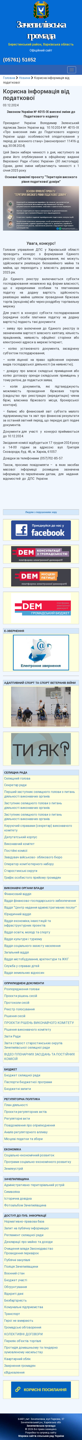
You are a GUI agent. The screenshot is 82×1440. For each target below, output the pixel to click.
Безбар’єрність (15, 1300)
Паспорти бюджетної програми (28, 1082)
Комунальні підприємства (23, 1307)
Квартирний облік (17, 1359)
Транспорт (12, 1314)
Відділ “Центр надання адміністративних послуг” (40, 907)
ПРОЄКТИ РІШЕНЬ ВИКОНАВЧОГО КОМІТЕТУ (39, 1023)
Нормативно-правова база (24, 1221)
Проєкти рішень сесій (20, 996)
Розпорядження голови (21, 989)
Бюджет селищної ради (22, 1075)
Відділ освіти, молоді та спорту (27, 932)
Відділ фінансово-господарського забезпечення (40, 901)
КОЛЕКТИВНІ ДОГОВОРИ (23, 1334)
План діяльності (16, 1105)
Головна (9, 78)
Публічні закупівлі (17, 1260)
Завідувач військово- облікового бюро (33, 857)
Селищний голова (17, 778)
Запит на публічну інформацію (26, 1228)
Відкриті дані (13, 1294)
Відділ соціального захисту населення (32, 946)
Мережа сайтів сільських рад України (41, 1436)
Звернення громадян (19, 1366)
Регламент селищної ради (23, 1235)
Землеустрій (13, 1169)
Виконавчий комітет (19, 844)
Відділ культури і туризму (23, 939)
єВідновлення (14, 1372)
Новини (24, 78)
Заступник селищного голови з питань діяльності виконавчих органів (33, 805)
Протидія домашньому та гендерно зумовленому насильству (31, 1350)
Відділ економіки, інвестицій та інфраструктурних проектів (27, 923)
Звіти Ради (12, 1036)
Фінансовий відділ (17, 894)
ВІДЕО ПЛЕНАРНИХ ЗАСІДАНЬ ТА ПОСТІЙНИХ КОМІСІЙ (39, 1056)
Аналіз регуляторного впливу (26, 1132)
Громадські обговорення (22, 1327)
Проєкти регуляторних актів (25, 1112)
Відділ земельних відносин (24, 973)
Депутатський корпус (20, 837)
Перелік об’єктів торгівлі (22, 1341)
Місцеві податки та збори (23, 1139)
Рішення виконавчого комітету (27, 1029)
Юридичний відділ (17, 914)
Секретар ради (15, 785)
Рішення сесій (14, 1016)
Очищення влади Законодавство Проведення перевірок (28, 1251)
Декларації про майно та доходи (28, 1242)
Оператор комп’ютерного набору (29, 864)
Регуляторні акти (17, 1118)
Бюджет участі (15, 1280)
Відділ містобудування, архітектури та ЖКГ (36, 959)
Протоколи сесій (16, 1003)
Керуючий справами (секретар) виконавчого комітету (38, 828)
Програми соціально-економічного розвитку (37, 1162)
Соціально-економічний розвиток (29, 1155)
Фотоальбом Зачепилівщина (25, 1205)
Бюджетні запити (17, 1089)
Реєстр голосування (19, 1009)
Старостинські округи (20, 871)
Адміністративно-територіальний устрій (34, 1185)
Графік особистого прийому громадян (32, 877)
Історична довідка (18, 1198)
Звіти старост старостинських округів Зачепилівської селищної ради (33, 1045)
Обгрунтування (15, 1287)
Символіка (12, 1192)
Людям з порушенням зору (41, 512)
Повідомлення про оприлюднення (29, 1125)
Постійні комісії (15, 851)
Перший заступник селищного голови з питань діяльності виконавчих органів (39, 794)
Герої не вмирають (18, 1321)
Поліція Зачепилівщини (21, 1266)
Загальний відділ (16, 952)
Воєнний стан (14, 1273)
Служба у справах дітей (21, 966)
